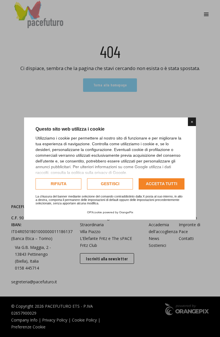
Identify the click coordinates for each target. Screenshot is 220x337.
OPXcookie (94, 212)
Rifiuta (58, 183)
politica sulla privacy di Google (98, 172)
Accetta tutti (161, 183)
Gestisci (110, 183)
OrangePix (126, 212)
